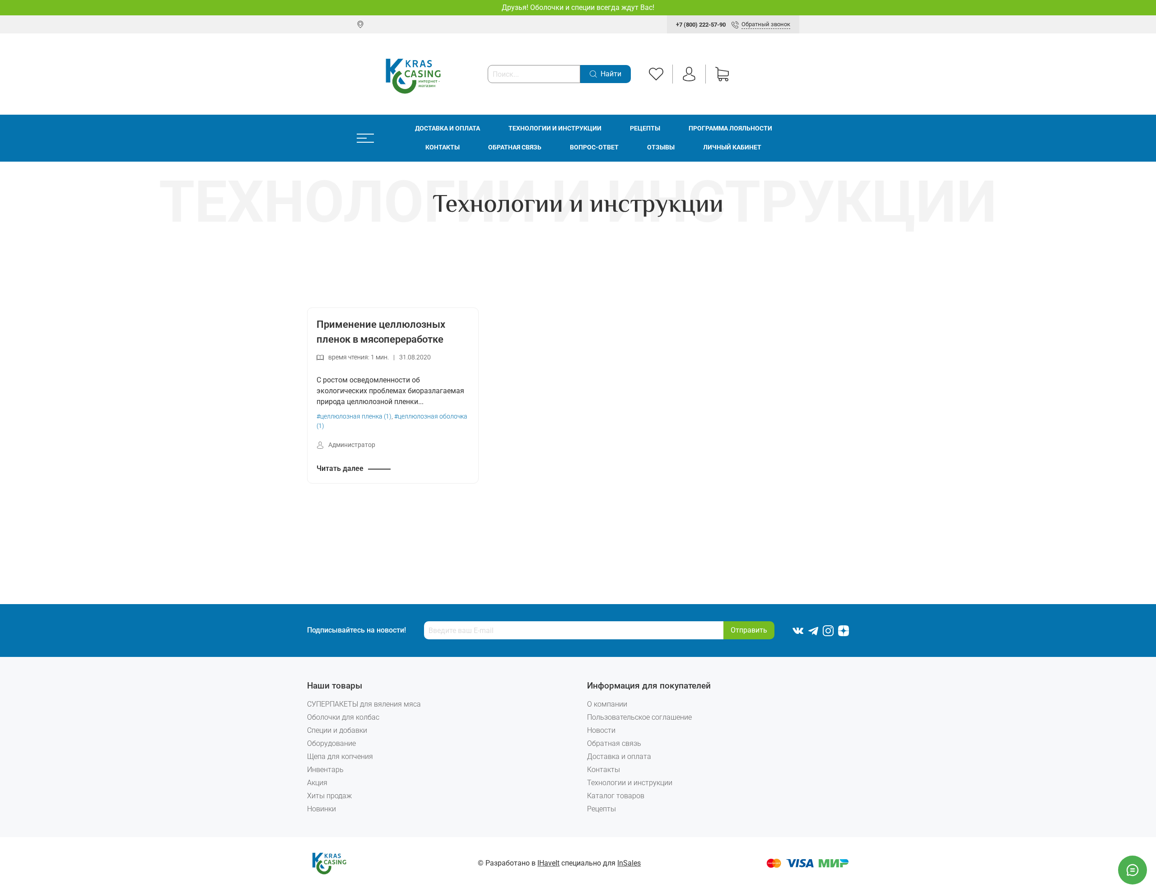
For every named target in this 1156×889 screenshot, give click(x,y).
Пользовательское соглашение (639, 717)
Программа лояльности (730, 128)
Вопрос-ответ (594, 147)
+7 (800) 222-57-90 (701, 24)
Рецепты (645, 128)
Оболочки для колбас (343, 717)
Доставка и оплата (447, 128)
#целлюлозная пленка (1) (354, 416)
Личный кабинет (732, 147)
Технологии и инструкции (554, 128)
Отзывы (661, 147)
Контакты (442, 147)
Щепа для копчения (340, 756)
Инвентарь (325, 769)
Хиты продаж (329, 795)
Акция (317, 782)
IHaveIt (548, 863)
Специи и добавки (337, 730)
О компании (607, 704)
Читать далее (340, 468)
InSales (629, 863)
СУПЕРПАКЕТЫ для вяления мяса (364, 704)
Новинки (321, 809)
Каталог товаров (615, 795)
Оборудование (331, 743)
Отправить (749, 630)
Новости (601, 730)
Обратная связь (514, 147)
